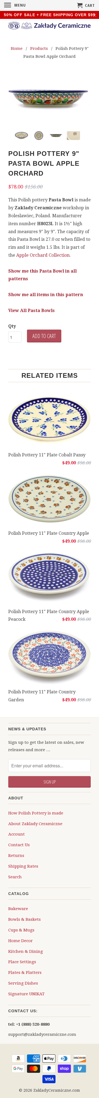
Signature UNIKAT (26, 993)
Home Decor (20, 940)
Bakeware (18, 908)
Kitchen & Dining (25, 951)
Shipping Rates (23, 865)
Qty (12, 325)
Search (15, 876)
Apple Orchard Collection (43, 255)
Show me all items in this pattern (45, 294)
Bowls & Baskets (24, 919)
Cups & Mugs (21, 929)
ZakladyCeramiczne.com (56, 1090)
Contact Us (19, 844)
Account (16, 833)
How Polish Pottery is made (35, 812)
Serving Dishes (23, 982)
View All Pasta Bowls (31, 310)
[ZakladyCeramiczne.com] (49, 26)
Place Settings (22, 961)
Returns (16, 855)
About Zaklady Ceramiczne (35, 823)
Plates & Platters (25, 972)
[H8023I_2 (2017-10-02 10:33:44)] (49, 99)
